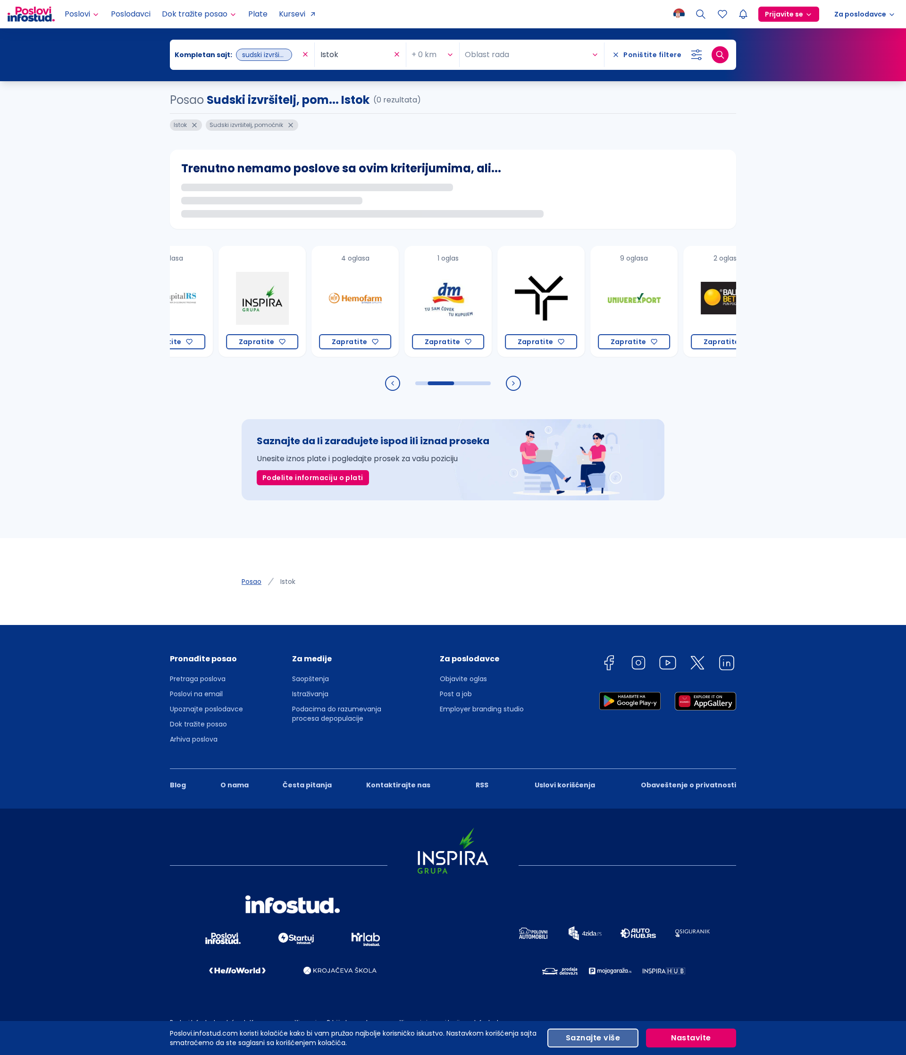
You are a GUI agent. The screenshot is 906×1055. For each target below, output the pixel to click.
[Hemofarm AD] (330, 301)
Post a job (456, 694)
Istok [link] (287, 581)
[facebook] (608, 664)
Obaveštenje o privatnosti (688, 785)
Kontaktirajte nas (398, 785)
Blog (178, 785)
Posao (251, 581)
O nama (234, 785)
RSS (482, 785)
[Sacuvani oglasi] (722, 14)
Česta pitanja (307, 785)
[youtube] (667, 664)
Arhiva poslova (194, 739)
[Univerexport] (609, 301)
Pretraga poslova (198, 679)
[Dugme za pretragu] (720, 54)
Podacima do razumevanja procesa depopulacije (336, 713)
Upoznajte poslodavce (206, 709)
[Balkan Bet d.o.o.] (702, 301)
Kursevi (292, 13)
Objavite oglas (463, 679)
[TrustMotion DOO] (516, 301)
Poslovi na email (196, 694)
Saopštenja (310, 679)
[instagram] (638, 664)
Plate (258, 13)
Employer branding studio (482, 709)
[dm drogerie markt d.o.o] (423, 301)
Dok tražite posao (198, 724)
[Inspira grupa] (237, 301)
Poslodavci (131, 13)
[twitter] (697, 664)
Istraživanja (310, 694)
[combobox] (237, 55)
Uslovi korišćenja (565, 785)
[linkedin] (726, 664)
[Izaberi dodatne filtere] (696, 54)
